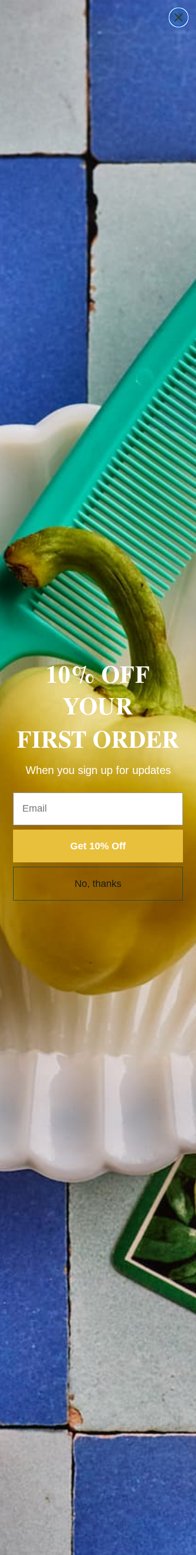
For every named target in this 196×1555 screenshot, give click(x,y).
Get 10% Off (98, 846)
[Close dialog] (178, 17)
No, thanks (98, 883)
